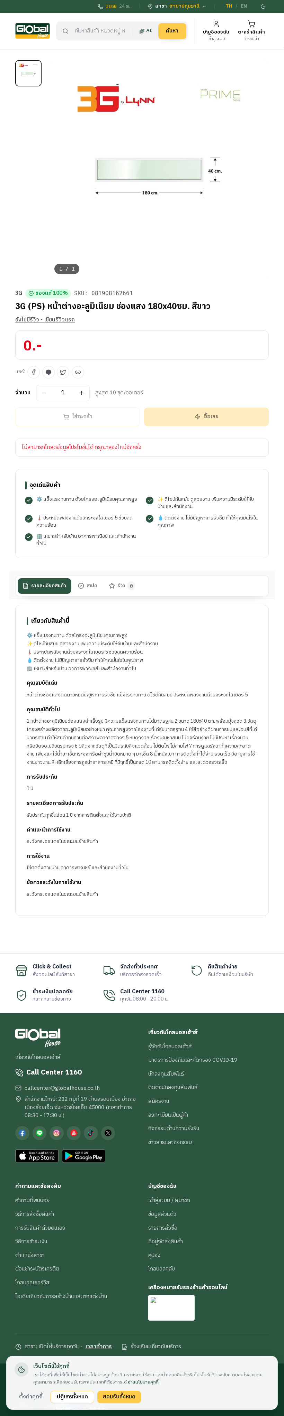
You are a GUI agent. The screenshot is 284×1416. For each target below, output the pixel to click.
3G (18, 293)
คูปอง (154, 1255)
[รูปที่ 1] (28, 73)
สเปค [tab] (92, 586)
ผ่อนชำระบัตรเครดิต (37, 1268)
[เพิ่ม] (81, 393)
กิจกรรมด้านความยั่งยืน (173, 1128)
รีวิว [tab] (125, 586)
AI (149, 31)
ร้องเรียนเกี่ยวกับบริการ (156, 1347)
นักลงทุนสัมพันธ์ (166, 1073)
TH (228, 6)
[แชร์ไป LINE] (48, 372)
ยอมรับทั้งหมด (119, 1396)
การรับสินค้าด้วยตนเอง (40, 1227)
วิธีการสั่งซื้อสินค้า (34, 1214)
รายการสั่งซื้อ (162, 1227)
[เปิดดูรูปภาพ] (159, 170)
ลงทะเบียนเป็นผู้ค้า (168, 1114)
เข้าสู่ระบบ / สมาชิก (169, 1200)
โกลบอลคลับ (161, 1268)
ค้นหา (172, 30)
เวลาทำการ (99, 1347)
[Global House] (32, 31)
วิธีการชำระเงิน (31, 1241)
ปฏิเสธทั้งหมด (72, 1396)
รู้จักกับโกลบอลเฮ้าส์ (170, 1046)
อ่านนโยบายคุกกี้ (143, 1382)
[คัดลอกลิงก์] (78, 372)
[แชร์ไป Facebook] (33, 372)
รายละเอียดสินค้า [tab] (48, 586)
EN (244, 6)
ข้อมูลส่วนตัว (162, 1214)
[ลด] (44, 393)
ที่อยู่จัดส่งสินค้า (165, 1241)
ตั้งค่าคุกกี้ (31, 1396)
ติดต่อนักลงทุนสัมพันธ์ (172, 1087)
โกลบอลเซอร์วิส (32, 1282)
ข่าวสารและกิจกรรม (170, 1142)
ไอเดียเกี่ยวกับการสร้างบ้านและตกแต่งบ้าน (61, 1296)
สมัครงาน (158, 1101)
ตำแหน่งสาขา (30, 1255)
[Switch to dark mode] (263, 6)
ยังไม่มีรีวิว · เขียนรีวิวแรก (45, 320)
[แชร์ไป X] (63, 372)
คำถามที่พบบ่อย (32, 1200)
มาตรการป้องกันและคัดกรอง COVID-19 (192, 1060)
